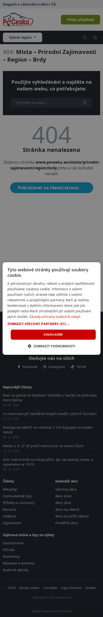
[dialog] (52, 308)
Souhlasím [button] (53, 334)
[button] (51, 324)
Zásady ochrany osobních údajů (54, 316)
